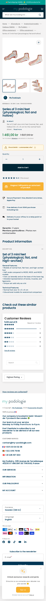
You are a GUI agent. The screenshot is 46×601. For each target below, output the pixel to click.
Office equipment (9, 30)
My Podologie (17, 412)
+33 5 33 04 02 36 (13, 455)
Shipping (15, 135)
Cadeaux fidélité (12, 27)
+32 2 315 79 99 (12, 459)
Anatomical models (31, 24)
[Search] (36, 14)
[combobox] (21, 15)
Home (4, 24)
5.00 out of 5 (10, 323)
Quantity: (5, 151)
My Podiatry (26, 27)
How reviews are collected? (14, 396)
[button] (3, 9)
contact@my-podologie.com (16, 451)
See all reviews (9, 355)
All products (15, 24)
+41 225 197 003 (12, 463)
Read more (22, 127)
